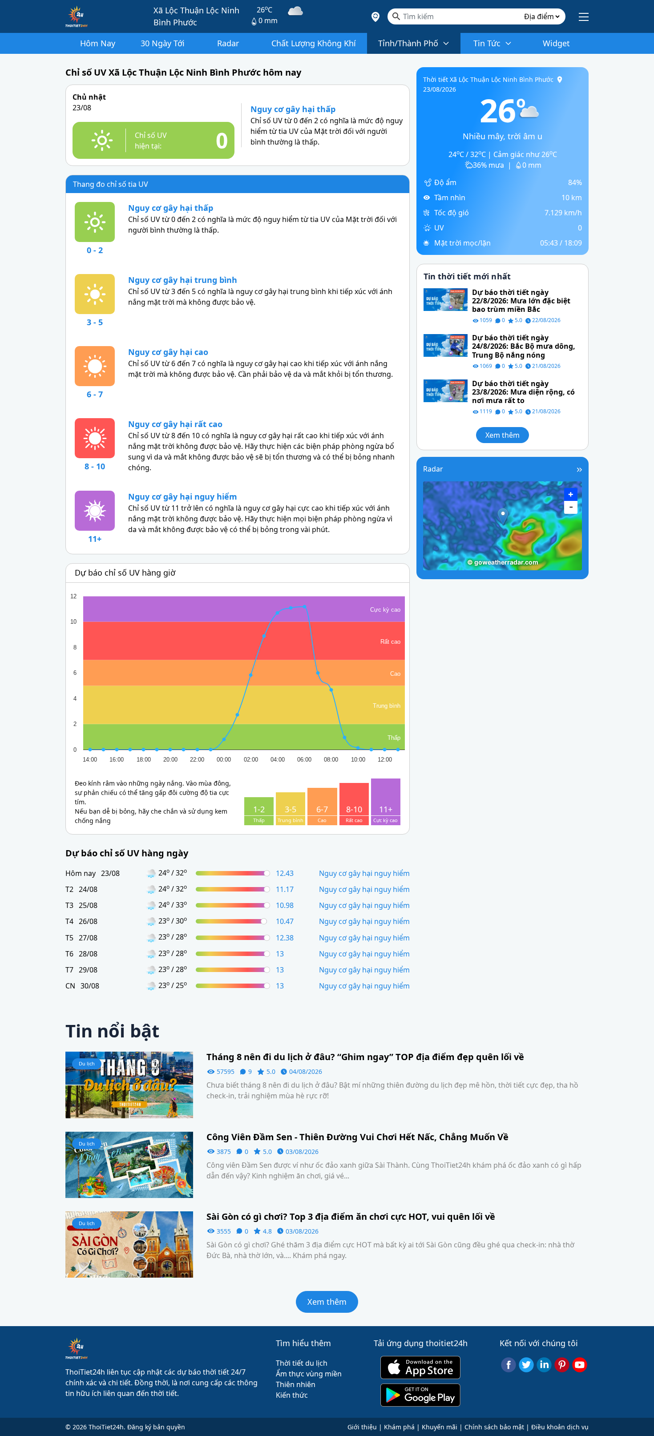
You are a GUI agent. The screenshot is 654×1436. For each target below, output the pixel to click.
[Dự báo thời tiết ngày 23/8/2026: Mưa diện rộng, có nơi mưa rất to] (446, 390)
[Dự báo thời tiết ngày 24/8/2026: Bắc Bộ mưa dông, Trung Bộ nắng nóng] (446, 345)
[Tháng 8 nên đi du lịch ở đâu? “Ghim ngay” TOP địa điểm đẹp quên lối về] (129, 1084)
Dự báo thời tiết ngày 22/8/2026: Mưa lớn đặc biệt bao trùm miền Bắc (521, 301)
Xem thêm (502, 435)
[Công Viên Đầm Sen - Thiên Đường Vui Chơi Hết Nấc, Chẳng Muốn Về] (129, 1164)
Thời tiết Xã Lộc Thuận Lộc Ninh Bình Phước (488, 79)
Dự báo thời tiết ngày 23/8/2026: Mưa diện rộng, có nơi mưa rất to (523, 392)
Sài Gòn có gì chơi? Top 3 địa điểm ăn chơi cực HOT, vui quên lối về (350, 1216)
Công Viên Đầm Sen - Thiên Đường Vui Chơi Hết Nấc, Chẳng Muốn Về (357, 1137)
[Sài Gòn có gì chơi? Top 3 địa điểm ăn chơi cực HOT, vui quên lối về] (129, 1244)
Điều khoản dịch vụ (560, 1427)
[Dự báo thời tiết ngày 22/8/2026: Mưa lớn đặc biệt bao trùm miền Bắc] (446, 299)
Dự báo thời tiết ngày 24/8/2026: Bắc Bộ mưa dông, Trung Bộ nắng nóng (523, 347)
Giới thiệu (362, 1427)
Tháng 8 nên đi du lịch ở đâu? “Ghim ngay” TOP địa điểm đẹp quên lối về (365, 1057)
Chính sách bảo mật (494, 1427)
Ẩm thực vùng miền (309, 1374)
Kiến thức (292, 1395)
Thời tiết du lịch (301, 1363)
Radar (433, 469)
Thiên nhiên (295, 1384)
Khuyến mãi (439, 1427)
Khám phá (399, 1427)
